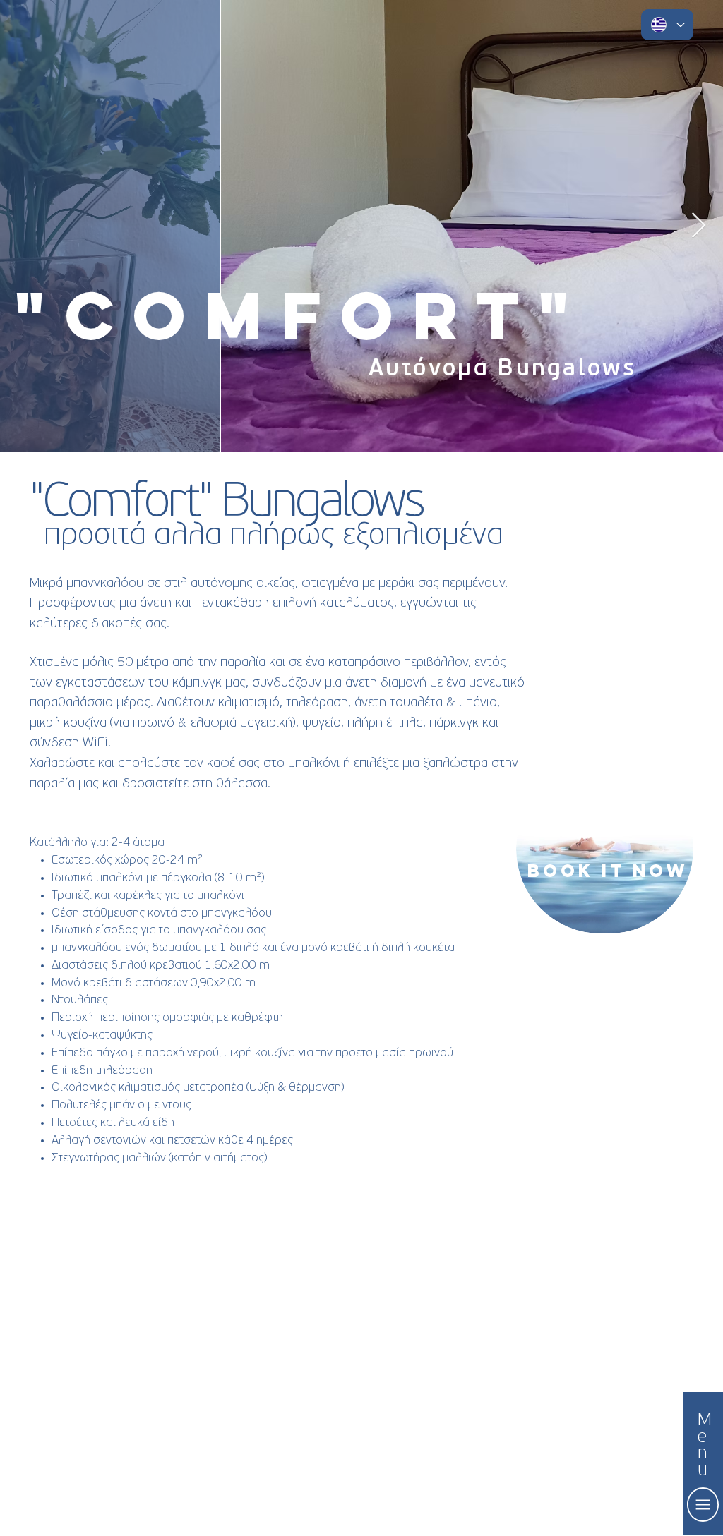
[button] (703, 1504)
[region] (604, 849)
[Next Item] (699, 226)
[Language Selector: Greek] (667, 24)
